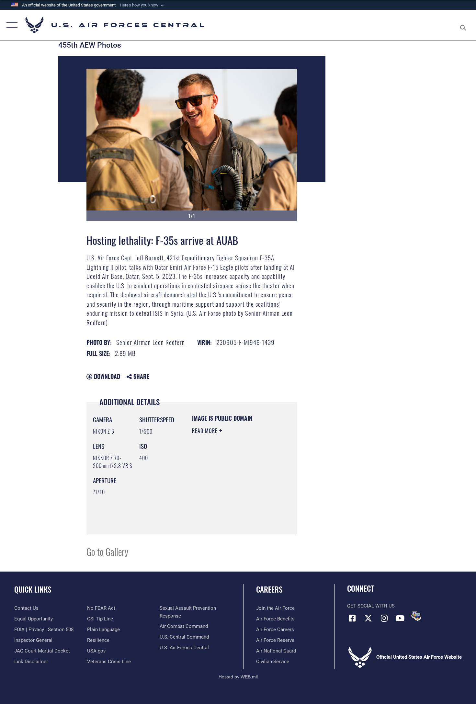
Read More (205, 431)
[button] (142, 5)
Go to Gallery (107, 551)
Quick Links (32, 589)
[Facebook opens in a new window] (352, 618)
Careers (269, 589)
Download (106, 376)
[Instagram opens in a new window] (384, 618)
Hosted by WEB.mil (238, 676)
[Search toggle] (464, 25)
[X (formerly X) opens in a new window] (368, 618)
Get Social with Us (371, 606)
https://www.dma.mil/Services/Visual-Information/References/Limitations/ (231, 513)
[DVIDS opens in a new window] (416, 616)
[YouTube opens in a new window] (400, 618)
